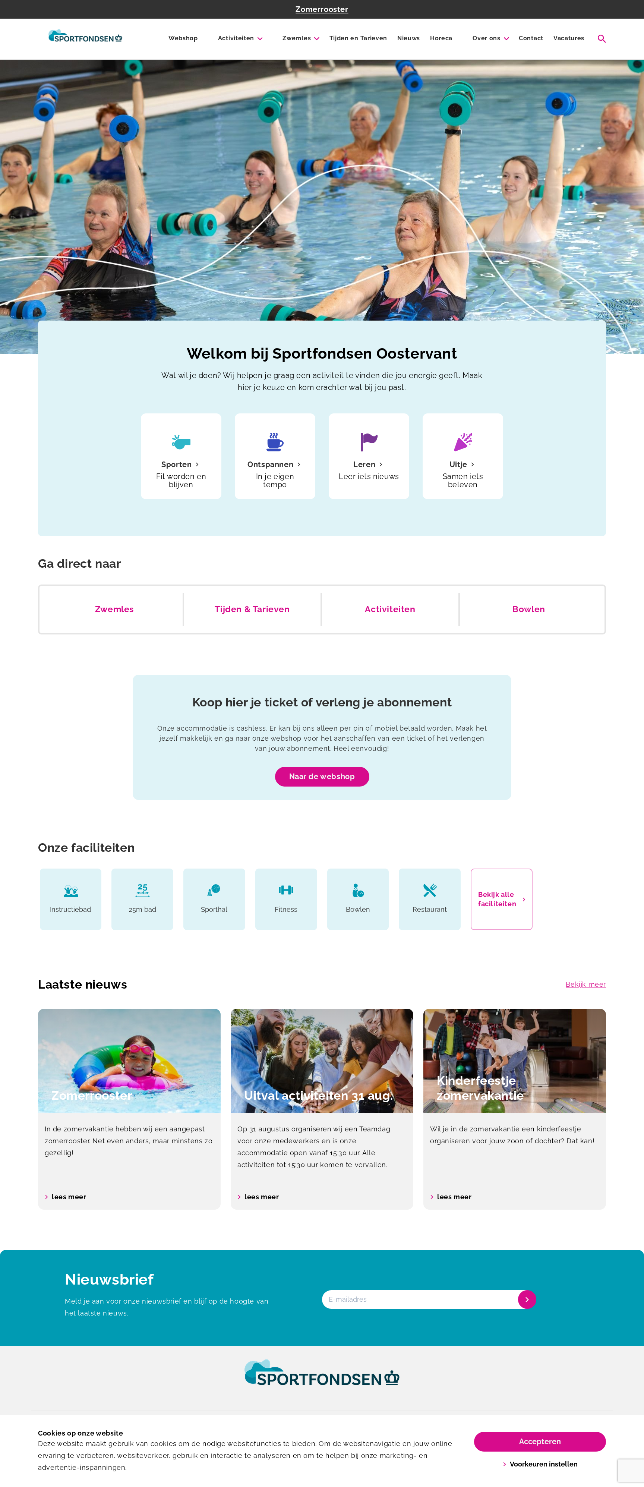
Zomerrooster (322, 9)
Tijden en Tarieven (358, 38)
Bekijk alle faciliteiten (497, 899)
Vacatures (568, 38)
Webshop (183, 38)
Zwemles (296, 38)
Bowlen (528, 609)
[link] (322, 1379)
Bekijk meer (586, 984)
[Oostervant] (85, 39)
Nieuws (408, 38)
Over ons (486, 38)
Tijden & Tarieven (252, 609)
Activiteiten (236, 38)
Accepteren (540, 1441)
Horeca (441, 38)
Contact (531, 38)
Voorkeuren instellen (544, 1464)
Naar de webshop (322, 776)
